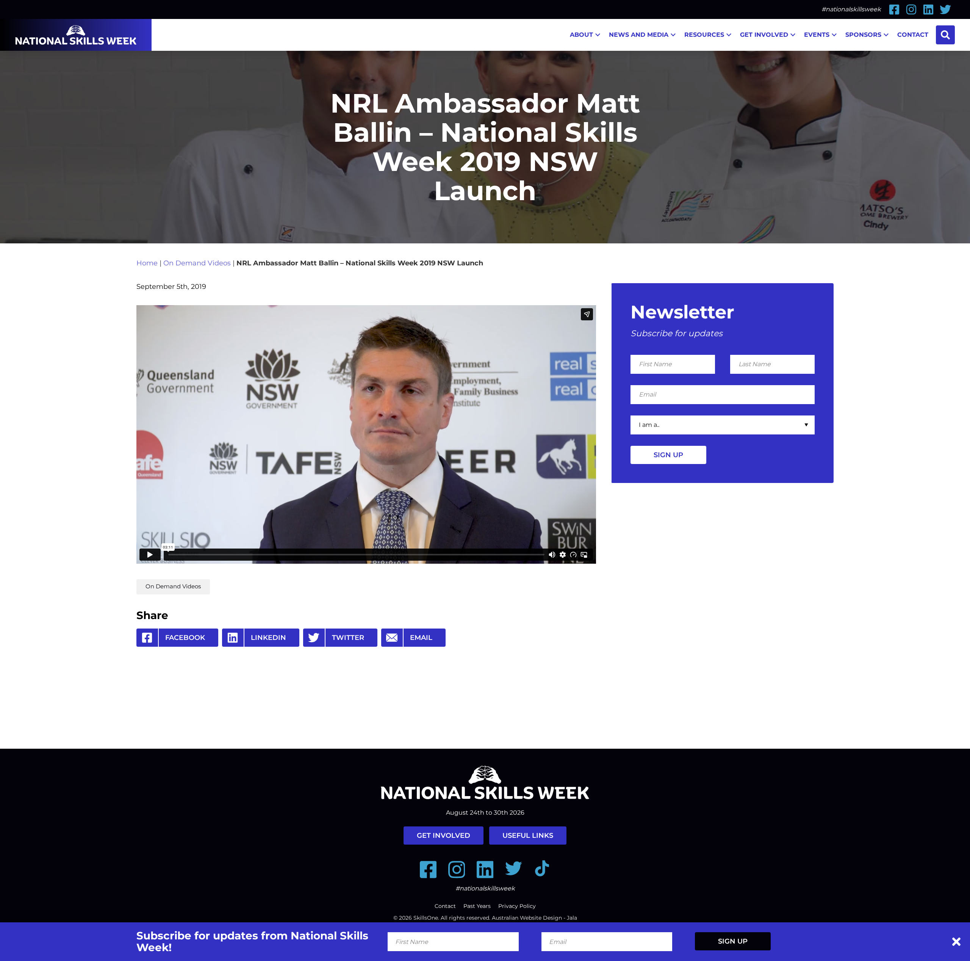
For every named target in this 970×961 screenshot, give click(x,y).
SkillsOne (425, 917)
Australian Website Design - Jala (534, 917)
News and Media (638, 34)
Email (421, 637)
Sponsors (863, 34)
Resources (704, 34)
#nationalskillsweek (851, 9)
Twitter (348, 637)
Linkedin (268, 637)
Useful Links (527, 835)
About (581, 34)
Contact (912, 34)
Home (147, 263)
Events (816, 34)
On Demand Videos (197, 263)
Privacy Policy (517, 906)
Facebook (185, 637)
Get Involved (764, 34)
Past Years (477, 906)
